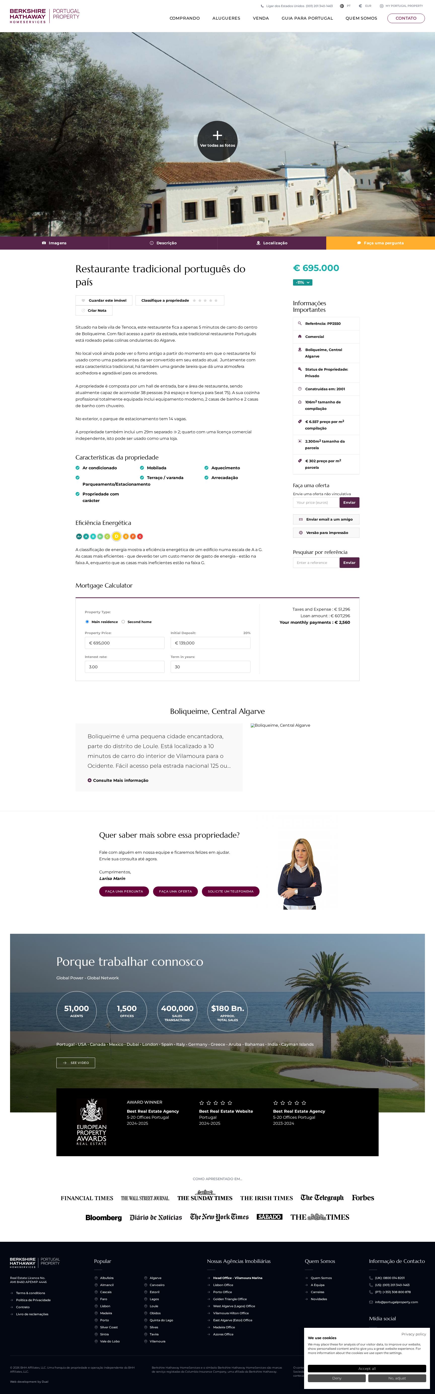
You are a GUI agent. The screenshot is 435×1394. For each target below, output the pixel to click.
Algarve (155, 1278)
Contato (406, 18)
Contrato (23, 1307)
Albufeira (107, 1278)
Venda (261, 18)
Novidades (319, 1299)
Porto (104, 1320)
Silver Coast (109, 1327)
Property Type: (98, 612)
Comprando (185, 18)
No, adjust (397, 1378)
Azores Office (223, 1334)
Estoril (154, 1292)
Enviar (349, 502)
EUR (365, 6)
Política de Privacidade (33, 1300)
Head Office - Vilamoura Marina (237, 1278)
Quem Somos (361, 18)
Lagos (154, 1299)
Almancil (107, 1285)
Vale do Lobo (110, 1341)
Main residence (105, 622)
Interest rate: (96, 657)
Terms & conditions (30, 1293)
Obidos (155, 1313)
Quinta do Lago (161, 1320)
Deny (336, 1378)
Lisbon (105, 1306)
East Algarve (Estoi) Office (232, 1320)
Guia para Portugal (307, 18)
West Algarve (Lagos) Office (234, 1306)
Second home (139, 622)
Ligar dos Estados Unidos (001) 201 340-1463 (299, 6)
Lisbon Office (223, 1285)
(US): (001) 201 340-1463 (392, 1285)
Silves (154, 1327)
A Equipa (317, 1285)
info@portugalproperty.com (396, 1302)
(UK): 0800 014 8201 (390, 1278)
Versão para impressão (327, 532)
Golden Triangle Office (230, 1299)
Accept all (367, 1369)
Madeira (106, 1313)
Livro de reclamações (32, 1314)
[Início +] (45, 16)
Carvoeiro (157, 1285)
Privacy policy (414, 1334)
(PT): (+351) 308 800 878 (393, 1292)
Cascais (106, 1292)
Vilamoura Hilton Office (231, 1313)
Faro (103, 1299)
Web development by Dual (29, 1381)
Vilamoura (157, 1341)
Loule (154, 1306)
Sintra (104, 1334)
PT (348, 6)
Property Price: (98, 633)
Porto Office (222, 1292)
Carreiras (317, 1292)
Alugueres (226, 18)
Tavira (154, 1334)
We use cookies (322, 1338)
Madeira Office (224, 1327)
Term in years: (183, 657)
